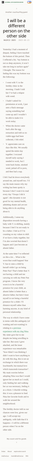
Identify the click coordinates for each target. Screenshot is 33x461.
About (10, 451)
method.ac (5, 456)
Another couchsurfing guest (16, 10)
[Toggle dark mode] (29, 2)
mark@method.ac (17, 456)
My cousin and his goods (16, 440)
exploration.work (20, 451)
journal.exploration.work (14, 2)
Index (3, 451)
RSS (27, 456)
